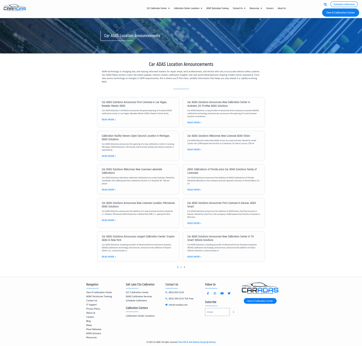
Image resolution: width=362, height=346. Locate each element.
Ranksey (212, 342)
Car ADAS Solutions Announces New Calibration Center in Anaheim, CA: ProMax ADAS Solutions (218, 104)
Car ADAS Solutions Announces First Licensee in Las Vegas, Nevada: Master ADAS (134, 104)
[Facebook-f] (208, 293)
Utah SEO (182, 342)
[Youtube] (222, 293)
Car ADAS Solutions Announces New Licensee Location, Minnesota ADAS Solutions (138, 204)
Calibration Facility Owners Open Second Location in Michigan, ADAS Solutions (136, 137)
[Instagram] (215, 293)
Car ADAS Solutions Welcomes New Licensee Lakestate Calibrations (132, 171)
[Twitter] (229, 293)
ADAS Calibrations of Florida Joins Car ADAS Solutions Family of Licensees (222, 171)
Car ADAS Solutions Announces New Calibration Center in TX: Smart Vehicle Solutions (220, 238)
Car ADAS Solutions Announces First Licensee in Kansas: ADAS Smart (221, 204)
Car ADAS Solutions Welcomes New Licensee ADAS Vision (218, 136)
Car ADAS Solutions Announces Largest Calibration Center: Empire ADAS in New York (138, 238)
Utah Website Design (197, 342)
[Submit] (233, 312)
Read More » (109, 119)
